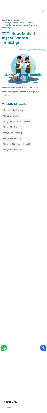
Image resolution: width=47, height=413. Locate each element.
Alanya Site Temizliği (12, 138)
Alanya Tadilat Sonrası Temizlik (16, 144)
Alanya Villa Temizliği (12, 149)
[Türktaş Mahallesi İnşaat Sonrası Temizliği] (23, 68)
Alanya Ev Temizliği (11, 115)
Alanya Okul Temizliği (12, 132)
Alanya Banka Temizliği (13, 110)
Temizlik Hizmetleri (15, 104)
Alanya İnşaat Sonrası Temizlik (16, 121)
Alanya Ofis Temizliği (12, 127)
